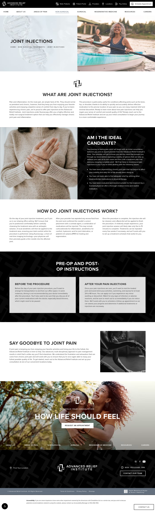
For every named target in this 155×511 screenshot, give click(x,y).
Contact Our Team (132, 473)
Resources (130, 11)
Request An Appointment (77, 425)
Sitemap (92, 491)
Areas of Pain (40, 11)
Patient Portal (79, 4)
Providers (95, 4)
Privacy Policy (82, 491)
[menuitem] (135, 462)
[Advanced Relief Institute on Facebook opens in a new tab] (139, 461)
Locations (109, 4)
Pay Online (121, 4)
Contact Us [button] (143, 507)
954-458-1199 (94, 503)
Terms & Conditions (67, 491)
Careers (148, 11)
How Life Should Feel (77, 414)
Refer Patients (65, 4)
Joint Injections (56, 47)
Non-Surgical (62, 11)
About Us (21, 11)
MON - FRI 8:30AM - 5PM (135, 467)
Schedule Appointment (143, 4)
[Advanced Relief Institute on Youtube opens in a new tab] (144, 461)
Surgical (81, 11)
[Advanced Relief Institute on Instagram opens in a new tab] (135, 461)
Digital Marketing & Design (138, 491)
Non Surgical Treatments (31, 47)
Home (6, 11)
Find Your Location (20, 468)
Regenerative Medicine (106, 11)
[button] (5, 506)
